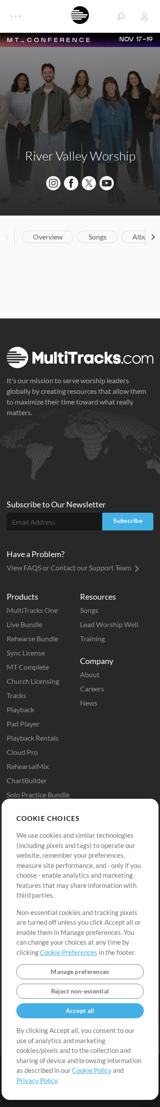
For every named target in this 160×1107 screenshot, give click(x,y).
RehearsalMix (28, 766)
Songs (97, 236)
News (88, 703)
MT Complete (28, 667)
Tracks (16, 695)
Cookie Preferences (68, 952)
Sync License (26, 652)
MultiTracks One (32, 610)
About (90, 674)
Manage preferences (80, 971)
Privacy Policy (36, 1080)
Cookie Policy (92, 1070)
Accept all (80, 1010)
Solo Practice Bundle (38, 794)
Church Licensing (33, 681)
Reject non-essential (80, 991)
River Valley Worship (80, 155)
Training (92, 638)
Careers (92, 688)
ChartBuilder (27, 780)
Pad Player (23, 723)
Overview (48, 236)
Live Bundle (24, 624)
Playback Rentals (33, 738)
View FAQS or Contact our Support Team (69, 567)
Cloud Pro (22, 752)
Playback (20, 709)
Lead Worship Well (109, 624)
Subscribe (127, 520)
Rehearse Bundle (32, 638)
